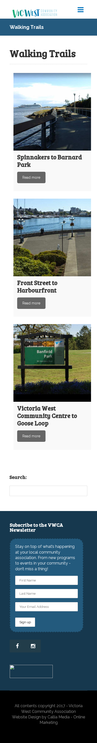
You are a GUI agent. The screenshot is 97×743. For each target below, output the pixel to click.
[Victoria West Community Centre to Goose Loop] (52, 363)
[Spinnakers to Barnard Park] (52, 112)
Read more (31, 177)
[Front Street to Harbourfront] (52, 237)
